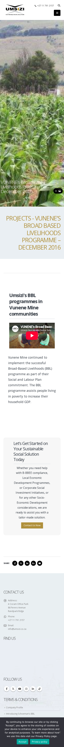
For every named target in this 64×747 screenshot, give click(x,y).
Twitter (20, 563)
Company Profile (14, 707)
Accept (22, 741)
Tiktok (39, 689)
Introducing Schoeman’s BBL (20, 713)
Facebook (14, 563)
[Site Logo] (15, 10)
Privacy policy (39, 741)
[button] (58, 5)
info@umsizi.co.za (17, 628)
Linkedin (33, 689)
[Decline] (59, 732)
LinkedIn (27, 563)
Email (39, 563)
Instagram (26, 689)
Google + (33, 563)
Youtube (19, 689)
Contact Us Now (32, 525)
